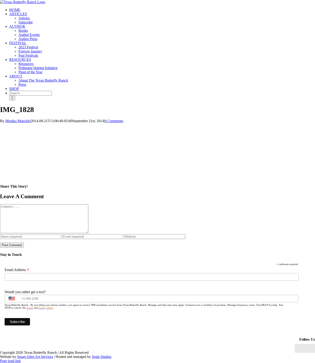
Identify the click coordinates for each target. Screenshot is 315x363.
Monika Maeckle (17, 121)
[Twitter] (312, 348)
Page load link (10, 361)
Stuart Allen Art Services (35, 357)
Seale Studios (101, 357)
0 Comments (114, 121)
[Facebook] (297, 348)
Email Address (17, 269)
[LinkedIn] (302, 348)
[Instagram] (307, 348)
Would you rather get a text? (25, 292)
